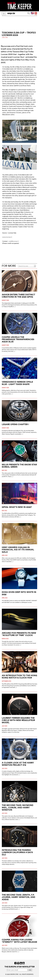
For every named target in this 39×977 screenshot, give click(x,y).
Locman (19, 191)
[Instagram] (18, 963)
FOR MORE (9, 265)
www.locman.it (7, 237)
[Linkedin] (21, 963)
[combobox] (27, 266)
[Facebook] (15, 963)
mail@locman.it (14, 241)
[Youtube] (23, 963)
